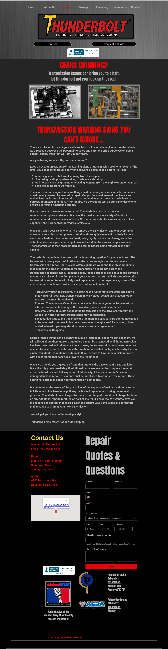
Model (120, 524)
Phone (88, 492)
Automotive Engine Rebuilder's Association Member (117, 605)
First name (89, 482)
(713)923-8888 (51, 444)
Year (87, 524)
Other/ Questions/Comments (95, 549)
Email (88, 503)
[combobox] (111, 518)
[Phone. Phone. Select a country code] (89, 497)
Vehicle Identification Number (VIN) (98, 535)
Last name (117, 482)
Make (101, 524)
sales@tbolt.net (50, 449)
